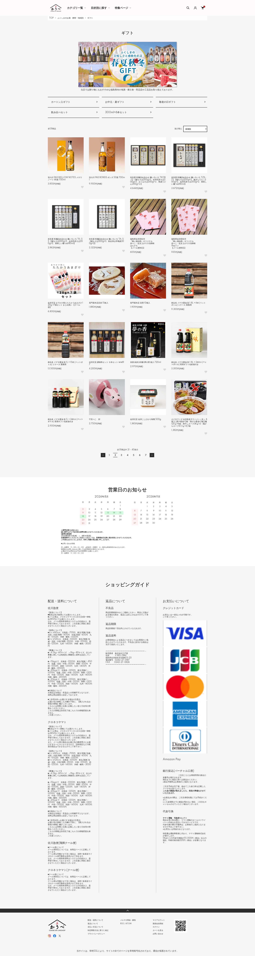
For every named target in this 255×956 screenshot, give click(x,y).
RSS (122, 924)
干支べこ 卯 (94, 419)
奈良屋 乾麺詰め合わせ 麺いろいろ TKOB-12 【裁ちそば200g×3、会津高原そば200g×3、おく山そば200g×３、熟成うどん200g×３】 (148, 180)
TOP (51, 18)
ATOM (128, 924)
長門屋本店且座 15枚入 (98, 303)
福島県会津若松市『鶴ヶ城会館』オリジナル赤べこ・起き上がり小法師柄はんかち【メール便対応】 (142, 243)
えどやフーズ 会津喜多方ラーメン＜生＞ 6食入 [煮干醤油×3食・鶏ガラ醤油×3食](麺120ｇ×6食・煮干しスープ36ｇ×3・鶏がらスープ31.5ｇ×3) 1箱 (189, 422)
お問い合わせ (158, 934)
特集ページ (121, 8)
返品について (93, 924)
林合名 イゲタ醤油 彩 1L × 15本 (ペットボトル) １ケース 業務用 (65, 363)
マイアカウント (159, 920)
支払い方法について (95, 927)
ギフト (90, 18)
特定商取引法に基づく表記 (98, 930)
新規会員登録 (158, 924)
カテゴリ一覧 (75, 8)
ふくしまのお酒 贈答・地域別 (71, 18)
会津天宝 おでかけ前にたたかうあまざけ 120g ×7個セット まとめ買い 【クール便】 (65, 305)
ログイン (156, 927)
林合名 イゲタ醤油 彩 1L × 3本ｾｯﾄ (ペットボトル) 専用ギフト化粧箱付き (65, 420)
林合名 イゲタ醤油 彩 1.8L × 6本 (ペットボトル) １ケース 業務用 (188, 304)
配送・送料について (95, 920)
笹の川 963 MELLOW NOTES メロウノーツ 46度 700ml (65, 178)
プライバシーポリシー (96, 934)
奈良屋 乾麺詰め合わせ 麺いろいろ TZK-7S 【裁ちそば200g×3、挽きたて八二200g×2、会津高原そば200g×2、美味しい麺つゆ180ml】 (189, 180)
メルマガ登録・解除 (128, 920)
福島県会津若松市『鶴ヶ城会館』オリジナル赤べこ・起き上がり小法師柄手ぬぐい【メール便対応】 (183, 243)
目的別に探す (99, 8)
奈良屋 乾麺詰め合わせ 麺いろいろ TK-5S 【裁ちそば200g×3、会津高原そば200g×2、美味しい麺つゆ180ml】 (65, 241)
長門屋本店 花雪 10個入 (140, 303)
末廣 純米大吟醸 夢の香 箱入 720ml (145, 362)
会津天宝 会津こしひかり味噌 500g (145, 419)
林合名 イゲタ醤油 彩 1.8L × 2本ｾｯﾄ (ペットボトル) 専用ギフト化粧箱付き (189, 363)
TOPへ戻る (127, 911)
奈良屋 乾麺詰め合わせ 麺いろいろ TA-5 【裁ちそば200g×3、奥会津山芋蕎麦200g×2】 (106, 241)
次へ (152, 455)
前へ (103, 455)
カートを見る (158, 930)
